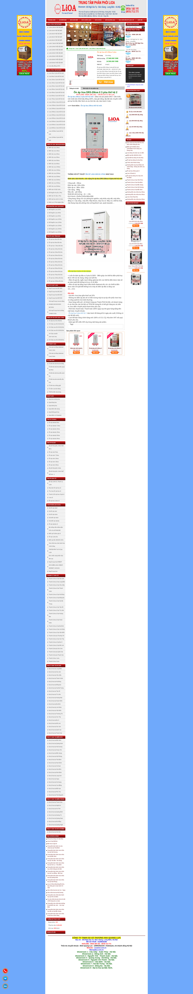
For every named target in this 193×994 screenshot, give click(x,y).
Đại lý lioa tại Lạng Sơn (55, 775)
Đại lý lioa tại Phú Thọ (55, 791)
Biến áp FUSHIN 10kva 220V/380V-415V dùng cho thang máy (134, 148)
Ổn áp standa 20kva (54, 435)
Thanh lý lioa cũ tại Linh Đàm (57, 629)
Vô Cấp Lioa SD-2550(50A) (56, 340)
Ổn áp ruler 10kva (54, 458)
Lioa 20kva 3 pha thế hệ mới (56, 86)
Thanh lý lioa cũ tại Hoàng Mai (56, 615)
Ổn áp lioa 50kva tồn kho (55, 268)
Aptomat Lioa (51, 344)
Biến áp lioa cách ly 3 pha (56, 199)
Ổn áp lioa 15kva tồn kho (55, 252)
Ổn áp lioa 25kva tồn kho (55, 258)
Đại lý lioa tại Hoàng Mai (55, 697)
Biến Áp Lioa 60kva (54, 163)
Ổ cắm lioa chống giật (55, 385)
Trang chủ (51, 20)
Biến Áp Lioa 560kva (54, 186)
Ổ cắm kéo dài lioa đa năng (56, 363)
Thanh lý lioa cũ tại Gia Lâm (56, 578)
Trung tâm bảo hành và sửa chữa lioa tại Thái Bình (55, 847)
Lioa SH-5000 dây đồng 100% (135, 233)
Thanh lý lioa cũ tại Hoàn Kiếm (55, 621)
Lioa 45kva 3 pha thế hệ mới (56, 92)
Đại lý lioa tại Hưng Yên (55, 750)
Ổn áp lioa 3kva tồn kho (55, 239)
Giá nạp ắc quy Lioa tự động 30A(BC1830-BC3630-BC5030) (56, 304)
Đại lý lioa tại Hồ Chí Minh (55, 829)
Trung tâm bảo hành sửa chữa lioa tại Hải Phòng (55, 880)
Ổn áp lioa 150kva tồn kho (56, 281)
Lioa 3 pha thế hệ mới (54, 70)
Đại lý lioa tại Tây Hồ (54, 691)
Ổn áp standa (51, 419)
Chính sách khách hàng (133, 162)
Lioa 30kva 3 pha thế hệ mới (56, 89)
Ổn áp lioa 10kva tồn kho (55, 249)
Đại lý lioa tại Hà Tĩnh (55, 808)
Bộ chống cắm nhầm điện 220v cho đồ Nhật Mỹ (56, 529)
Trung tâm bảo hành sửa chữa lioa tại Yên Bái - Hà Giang (55, 859)
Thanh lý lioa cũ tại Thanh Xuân (56, 590)
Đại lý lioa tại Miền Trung (55, 799)
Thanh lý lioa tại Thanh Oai (56, 655)
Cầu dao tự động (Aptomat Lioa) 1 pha (56, 348)
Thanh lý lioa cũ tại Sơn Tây (56, 639)
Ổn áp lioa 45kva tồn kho (55, 265)
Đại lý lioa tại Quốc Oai (55, 730)
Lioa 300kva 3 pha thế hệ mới (57, 115)
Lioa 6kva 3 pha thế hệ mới (56, 76)
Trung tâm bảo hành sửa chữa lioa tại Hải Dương (55, 851)
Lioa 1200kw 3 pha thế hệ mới (56, 139)
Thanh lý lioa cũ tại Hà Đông (56, 594)
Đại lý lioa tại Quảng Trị (55, 815)
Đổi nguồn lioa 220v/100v (55, 206)
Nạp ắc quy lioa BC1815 (55, 291)
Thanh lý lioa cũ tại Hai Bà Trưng (56, 602)
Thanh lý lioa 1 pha (54, 658)
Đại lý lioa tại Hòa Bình (55, 769)
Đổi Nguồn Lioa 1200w (55, 222)
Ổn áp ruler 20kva (54, 465)
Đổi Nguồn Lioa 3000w (55, 232)
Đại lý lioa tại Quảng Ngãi (56, 824)
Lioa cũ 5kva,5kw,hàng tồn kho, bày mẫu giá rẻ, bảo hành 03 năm (56, 885)
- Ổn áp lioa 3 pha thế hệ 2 (77, 313)
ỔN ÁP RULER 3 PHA (55, 468)
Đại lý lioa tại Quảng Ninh (56, 743)
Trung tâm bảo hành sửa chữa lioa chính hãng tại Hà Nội (55, 868)
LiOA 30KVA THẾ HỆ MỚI (56, 59)
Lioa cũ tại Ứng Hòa (132, 197)
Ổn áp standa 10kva (54, 429)
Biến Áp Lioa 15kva (54, 151)
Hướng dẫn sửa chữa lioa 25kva (136, 199)
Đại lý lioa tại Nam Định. (55, 763)
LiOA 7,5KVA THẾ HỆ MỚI (56, 43)
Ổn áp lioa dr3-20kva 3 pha (95, 348)
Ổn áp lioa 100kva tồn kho (56, 278)
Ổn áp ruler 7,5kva (54, 455)
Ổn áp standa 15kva (54, 432)
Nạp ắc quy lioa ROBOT (55, 562)
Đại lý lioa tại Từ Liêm (55, 694)
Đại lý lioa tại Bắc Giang (55, 753)
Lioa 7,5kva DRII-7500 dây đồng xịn (135, 255)
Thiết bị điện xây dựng (55, 392)
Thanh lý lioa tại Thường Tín (56, 635)
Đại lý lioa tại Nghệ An (55, 805)
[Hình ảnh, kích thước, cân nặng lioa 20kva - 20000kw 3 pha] (76, 340)
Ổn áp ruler (51, 442)
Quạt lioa (50, 396)
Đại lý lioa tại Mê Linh (55, 723)
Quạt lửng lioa (53, 402)
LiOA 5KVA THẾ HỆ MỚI (55, 40)
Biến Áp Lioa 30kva (54, 157)
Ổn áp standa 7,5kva (54, 425)
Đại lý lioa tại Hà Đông (55, 681)
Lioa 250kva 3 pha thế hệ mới (57, 112)
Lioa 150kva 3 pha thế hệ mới (57, 105)
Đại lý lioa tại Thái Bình (55, 759)
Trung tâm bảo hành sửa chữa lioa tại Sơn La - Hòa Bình (55, 863)
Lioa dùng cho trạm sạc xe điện (135, 153)
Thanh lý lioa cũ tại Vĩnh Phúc (135, 180)
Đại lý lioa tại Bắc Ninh (55, 740)
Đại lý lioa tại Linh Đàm (55, 707)
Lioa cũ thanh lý (131, 173)
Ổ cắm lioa (50, 360)
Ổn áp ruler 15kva (54, 461)
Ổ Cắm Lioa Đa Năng (55, 388)
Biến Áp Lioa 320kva (54, 179)
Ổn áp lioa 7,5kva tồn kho (56, 245)
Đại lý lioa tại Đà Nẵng (55, 821)
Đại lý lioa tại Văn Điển (55, 710)
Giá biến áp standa (54, 521)
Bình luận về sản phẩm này (90, 88)
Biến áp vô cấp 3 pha (54, 189)
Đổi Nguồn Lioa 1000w (55, 219)
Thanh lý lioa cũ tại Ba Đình (56, 626)
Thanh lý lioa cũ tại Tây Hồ (56, 607)
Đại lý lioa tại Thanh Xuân (56, 678)
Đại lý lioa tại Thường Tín (56, 713)
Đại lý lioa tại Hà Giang (55, 782)
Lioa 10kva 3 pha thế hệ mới (56, 79)
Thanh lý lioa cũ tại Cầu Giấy (57, 585)
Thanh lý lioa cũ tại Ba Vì (55, 642)
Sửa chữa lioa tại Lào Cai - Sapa (56, 890)
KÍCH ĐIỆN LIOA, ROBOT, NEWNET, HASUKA (56, 566)
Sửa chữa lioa (86, 20)
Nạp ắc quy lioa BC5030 (55, 298)
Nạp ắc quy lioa (52, 285)
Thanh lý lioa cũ (53, 575)
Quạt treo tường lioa (54, 399)
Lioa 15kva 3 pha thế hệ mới (56, 83)
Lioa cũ (51, 497)
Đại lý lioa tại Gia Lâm (55, 672)
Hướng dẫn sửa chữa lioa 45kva (136, 192)
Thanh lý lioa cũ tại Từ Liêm (56, 610)
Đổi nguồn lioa (110, 20)
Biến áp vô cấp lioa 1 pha (55, 317)
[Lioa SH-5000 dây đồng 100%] (136, 224)
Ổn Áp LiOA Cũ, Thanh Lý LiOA (56, 483)
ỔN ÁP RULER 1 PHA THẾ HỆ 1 (56, 447)
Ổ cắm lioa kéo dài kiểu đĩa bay (56, 381)
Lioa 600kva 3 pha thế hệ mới (57, 124)
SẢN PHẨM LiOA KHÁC (54, 505)
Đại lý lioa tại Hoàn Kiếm (55, 701)
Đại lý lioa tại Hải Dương (55, 746)
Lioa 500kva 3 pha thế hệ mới (57, 121)
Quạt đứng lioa (53, 405)
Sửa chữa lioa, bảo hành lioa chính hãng (57, 545)
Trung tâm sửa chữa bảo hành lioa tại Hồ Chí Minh (55, 895)
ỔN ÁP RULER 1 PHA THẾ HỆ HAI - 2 (56, 473)
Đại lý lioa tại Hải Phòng (55, 756)
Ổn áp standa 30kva (54, 438)
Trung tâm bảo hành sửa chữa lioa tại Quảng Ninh (55, 876)
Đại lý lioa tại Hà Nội (54, 665)
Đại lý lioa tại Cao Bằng (55, 785)
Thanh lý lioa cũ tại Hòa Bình (135, 182)
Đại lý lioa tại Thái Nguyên (56, 795)
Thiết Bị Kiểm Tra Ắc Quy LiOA (55, 551)
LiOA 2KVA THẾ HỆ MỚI (55, 33)
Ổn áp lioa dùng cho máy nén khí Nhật (135, 176)
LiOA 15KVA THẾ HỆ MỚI (56, 50)
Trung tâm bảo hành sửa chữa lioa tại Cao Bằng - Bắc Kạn (55, 872)
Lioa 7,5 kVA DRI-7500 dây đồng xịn (135, 278)
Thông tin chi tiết (74, 88)
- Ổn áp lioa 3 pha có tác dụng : (79, 271)
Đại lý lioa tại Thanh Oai (55, 733)
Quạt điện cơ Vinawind (55, 415)
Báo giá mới (74, 20)
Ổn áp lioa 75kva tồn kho (55, 274)
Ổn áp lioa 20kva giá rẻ (133, 171)
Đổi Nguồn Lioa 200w (55, 209)
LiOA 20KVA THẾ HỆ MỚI (56, 53)
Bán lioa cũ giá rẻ (52, 843)
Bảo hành (98, 20)
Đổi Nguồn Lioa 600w (55, 216)
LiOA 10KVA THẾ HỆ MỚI (56, 46)
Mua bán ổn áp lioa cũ (126, 20)
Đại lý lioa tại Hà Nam (55, 766)
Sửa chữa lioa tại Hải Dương (55, 892)
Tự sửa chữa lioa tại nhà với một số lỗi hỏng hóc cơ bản (56, 900)
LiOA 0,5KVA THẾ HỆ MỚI (56, 27)
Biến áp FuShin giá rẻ (55, 533)
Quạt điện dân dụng (54, 409)
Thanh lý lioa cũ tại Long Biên (57, 582)
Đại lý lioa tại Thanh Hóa (55, 802)
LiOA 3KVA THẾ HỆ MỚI (55, 37)
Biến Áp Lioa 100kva (54, 167)
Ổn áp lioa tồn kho (53, 236)
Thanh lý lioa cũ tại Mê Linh (56, 645)
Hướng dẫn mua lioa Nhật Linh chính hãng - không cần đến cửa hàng (136, 166)
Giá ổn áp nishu (53, 514)
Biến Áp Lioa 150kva (54, 170)
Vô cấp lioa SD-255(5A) (55, 320)
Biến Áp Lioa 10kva (54, 147)
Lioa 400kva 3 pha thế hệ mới (57, 118)
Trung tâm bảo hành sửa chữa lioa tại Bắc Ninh (55, 855)
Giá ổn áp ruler (53, 511)
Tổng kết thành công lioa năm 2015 (135, 85)
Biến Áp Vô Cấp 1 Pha (55, 196)
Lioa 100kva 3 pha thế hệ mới (57, 102)
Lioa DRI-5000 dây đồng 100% (136, 211)
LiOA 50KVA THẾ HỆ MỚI (56, 62)
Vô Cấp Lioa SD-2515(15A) (56, 327)
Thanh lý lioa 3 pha (54, 661)
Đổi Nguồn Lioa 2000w (55, 229)
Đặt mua (105, 82)
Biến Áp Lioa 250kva (54, 176)
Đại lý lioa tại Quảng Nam (56, 818)
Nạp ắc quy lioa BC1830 (55, 288)
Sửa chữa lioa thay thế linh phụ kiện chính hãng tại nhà (135, 143)
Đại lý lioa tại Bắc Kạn (55, 788)
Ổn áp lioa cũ (51, 478)
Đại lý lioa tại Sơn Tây (55, 717)
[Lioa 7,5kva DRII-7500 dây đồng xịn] (136, 247)
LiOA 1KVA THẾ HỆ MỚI (55, 30)
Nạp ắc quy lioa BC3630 (55, 295)
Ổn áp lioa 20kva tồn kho (55, 255)
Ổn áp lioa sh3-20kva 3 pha (114, 348)
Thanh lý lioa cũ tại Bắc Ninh (134, 189)
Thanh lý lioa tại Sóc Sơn (56, 648)
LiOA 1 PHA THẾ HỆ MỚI (54, 24)
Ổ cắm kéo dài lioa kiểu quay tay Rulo (57, 368)
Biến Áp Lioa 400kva (54, 183)
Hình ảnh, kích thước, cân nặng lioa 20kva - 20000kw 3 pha (76, 348)
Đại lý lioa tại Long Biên (55, 668)
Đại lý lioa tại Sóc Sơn (55, 726)
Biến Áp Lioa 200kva (54, 173)
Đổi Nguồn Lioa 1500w (55, 225)
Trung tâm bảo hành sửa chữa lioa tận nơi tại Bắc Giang (55, 910)
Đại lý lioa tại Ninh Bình (55, 772)
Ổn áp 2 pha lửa (53, 536)
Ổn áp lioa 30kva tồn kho (55, 262)
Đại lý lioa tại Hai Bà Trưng (56, 688)
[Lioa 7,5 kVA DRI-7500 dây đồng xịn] (136, 269)
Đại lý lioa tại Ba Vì (54, 720)
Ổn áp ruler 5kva (53, 452)
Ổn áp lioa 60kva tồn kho (55, 271)
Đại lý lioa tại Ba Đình (55, 704)
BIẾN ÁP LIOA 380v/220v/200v (56, 144)
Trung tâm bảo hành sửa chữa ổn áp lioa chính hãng (55, 914)
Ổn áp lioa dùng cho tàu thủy (55, 839)
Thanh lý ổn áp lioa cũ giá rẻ (56, 494)
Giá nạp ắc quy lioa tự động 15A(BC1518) (56, 312)
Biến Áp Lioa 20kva (54, 154)
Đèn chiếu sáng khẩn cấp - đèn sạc (56, 557)
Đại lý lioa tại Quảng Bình (56, 812)
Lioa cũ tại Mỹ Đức (52, 841)
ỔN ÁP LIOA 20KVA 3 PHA (95, 174)
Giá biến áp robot (53, 517)
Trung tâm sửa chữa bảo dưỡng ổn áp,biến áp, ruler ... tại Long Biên (56, 905)
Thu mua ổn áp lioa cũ (55, 491)
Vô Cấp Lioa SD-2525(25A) (56, 330)
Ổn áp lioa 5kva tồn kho (55, 242)
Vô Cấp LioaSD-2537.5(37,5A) (53, 335)
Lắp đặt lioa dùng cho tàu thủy (135, 157)
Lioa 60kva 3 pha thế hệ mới (56, 95)
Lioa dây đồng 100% (54, 66)
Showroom (62, 20)
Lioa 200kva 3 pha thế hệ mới (57, 108)
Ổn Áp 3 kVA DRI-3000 (134, 111)
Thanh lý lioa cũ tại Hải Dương (135, 187)
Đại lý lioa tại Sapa (54, 779)
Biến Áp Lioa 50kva (54, 160)
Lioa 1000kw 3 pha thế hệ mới (56, 132)
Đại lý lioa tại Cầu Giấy (55, 675)
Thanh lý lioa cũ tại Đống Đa (56, 597)
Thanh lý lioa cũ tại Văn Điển (57, 632)
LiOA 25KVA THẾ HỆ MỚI (56, 56)
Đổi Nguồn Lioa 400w (55, 212)
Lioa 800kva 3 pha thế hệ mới (57, 128)
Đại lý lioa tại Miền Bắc (55, 737)
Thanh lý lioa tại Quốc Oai (56, 652)
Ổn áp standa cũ (53, 524)
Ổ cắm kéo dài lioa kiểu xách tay (57, 374)
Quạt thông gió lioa (54, 412)
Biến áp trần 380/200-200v (56, 540)
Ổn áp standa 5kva (54, 422)
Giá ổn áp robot (53, 508)
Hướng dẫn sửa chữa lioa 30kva (136, 194)
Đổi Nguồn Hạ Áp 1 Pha (55, 192)
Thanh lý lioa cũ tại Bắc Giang (135, 185)
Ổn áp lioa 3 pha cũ (54, 500)
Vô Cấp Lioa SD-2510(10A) (56, 324)
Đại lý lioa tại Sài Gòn (55, 832)
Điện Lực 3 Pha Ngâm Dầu (56, 202)
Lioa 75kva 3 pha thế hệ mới (56, 99)
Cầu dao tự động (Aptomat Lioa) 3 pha (56, 355)
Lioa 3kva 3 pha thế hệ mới (56, 73)
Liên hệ (140, 20)
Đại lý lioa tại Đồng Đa (55, 684)
